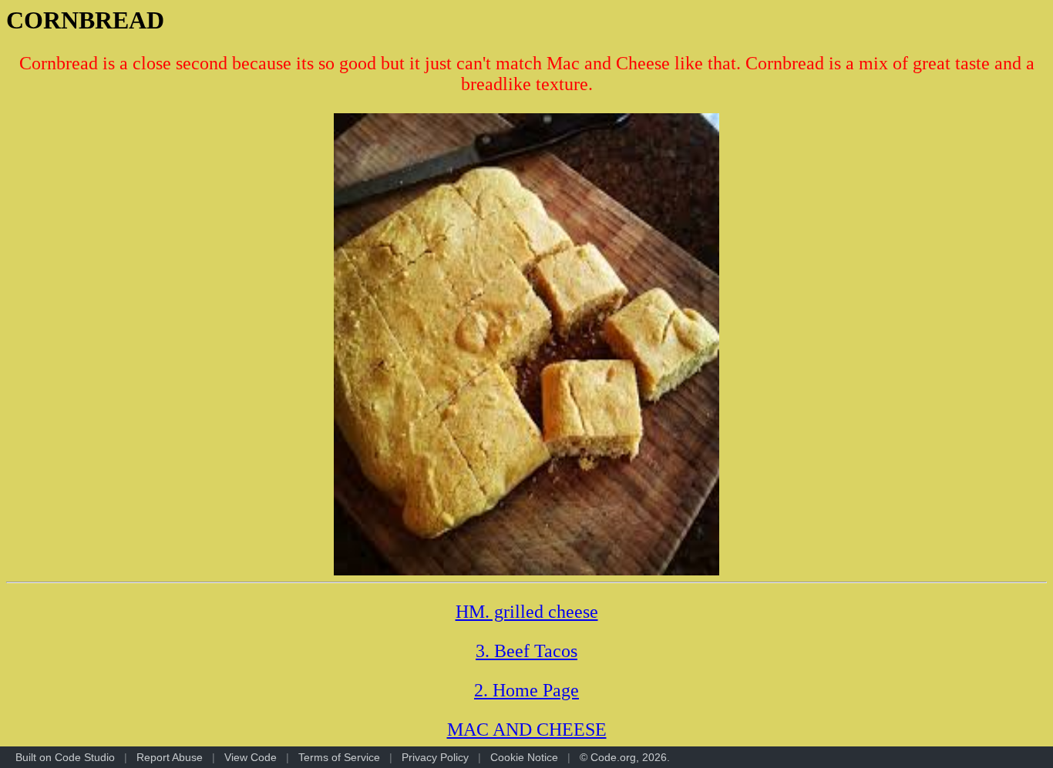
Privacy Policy (435, 757)
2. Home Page (526, 690)
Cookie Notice (524, 757)
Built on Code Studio (65, 757)
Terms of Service (339, 757)
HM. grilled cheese (527, 612)
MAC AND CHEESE (527, 729)
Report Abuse (169, 757)
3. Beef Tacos (526, 651)
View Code (250, 757)
